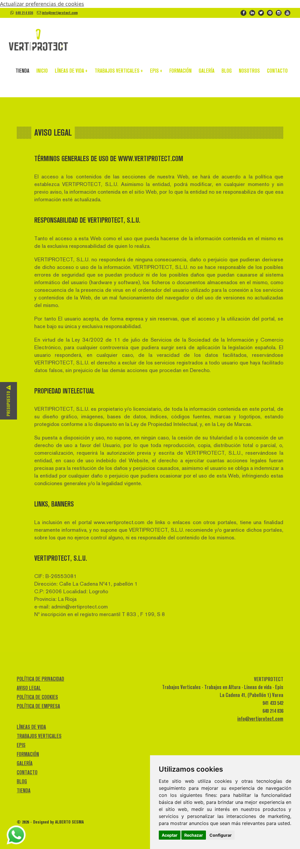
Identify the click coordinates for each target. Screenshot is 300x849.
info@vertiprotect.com (60, 12)
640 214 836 (24, 12)
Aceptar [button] (170, 835)
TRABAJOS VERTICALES (119, 71)
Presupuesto (8, 403)
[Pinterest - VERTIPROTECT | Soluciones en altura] (270, 12)
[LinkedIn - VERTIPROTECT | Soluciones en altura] (252, 12)
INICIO (42, 71)
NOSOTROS (249, 71)
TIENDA (22, 71)
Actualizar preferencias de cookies (42, 3)
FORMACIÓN (180, 71)
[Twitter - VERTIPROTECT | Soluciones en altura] (261, 12)
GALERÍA (206, 71)
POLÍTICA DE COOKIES (37, 697)
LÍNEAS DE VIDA (71, 71)
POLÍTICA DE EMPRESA (38, 706)
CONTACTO (277, 71)
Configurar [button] (220, 835)
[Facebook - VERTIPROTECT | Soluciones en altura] (243, 12)
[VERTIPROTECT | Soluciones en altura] (38, 40)
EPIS (156, 71)
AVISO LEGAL (29, 688)
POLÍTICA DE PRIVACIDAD (40, 679)
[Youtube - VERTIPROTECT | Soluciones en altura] (287, 12)
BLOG (226, 71)
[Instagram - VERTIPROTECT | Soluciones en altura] (278, 12)
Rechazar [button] (193, 835)
